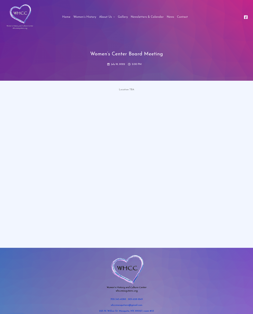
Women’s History (84, 17)
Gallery (123, 17)
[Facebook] (246, 17)
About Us (105, 17)
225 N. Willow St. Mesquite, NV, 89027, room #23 (126, 311)
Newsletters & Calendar (147, 17)
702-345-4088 (118, 299)
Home (66, 17)
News (170, 17)
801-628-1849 (135, 299)
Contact (182, 17)
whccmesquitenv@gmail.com (126, 305)
